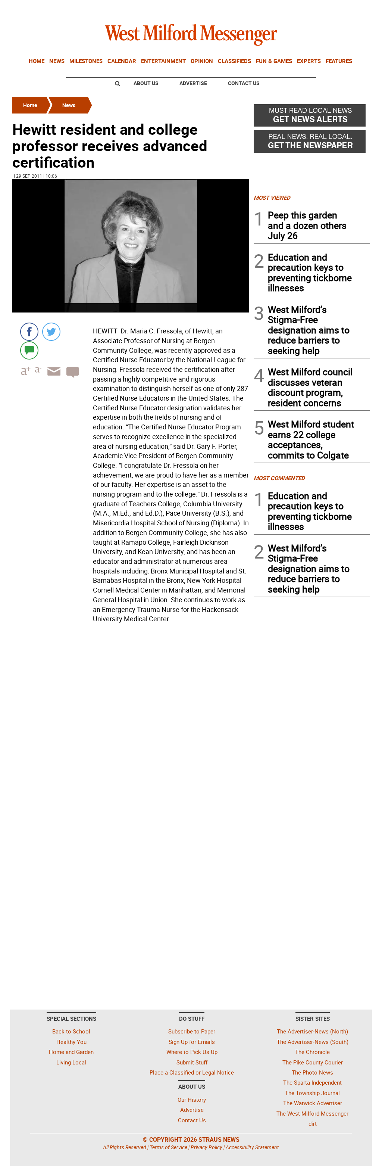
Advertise (193, 83)
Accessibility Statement (252, 1147)
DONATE (351, 9)
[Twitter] (51, 332)
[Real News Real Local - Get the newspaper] (312, 143)
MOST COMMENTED (279, 478)
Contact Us (244, 83)
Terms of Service (168, 1147)
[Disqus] (130, 721)
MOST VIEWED (272, 197)
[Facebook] (29, 332)
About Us (146, 83)
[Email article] (51, 378)
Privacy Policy (206, 1147)
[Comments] (29, 350)
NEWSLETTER (309, 9)
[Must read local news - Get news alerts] (312, 117)
